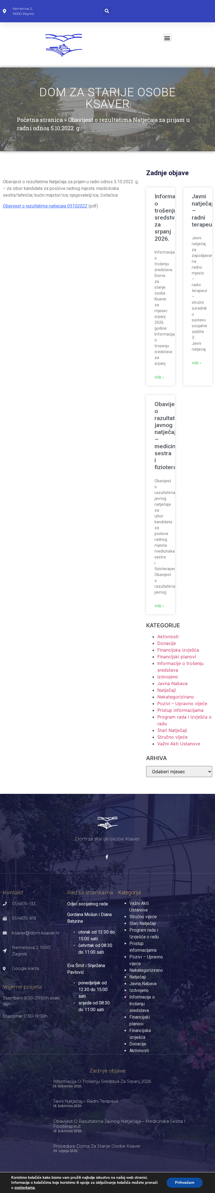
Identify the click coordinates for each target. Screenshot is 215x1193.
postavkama (25, 1187)
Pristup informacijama (180, 710)
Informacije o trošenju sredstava (142, 1003)
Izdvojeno (167, 676)
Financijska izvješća (178, 650)
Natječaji (166, 690)
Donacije (166, 643)
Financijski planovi (176, 656)
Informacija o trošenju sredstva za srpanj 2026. (170, 217)
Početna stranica (40, 119)
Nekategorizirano (175, 697)
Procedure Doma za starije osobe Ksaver (97, 1146)
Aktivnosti (168, 636)
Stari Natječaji (172, 730)
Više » (159, 377)
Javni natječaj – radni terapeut (85, 1101)
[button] (107, 11)
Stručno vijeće (172, 737)
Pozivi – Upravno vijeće (182, 703)
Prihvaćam (184, 1182)
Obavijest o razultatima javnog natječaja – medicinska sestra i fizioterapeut (119, 1124)
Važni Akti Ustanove (178, 743)
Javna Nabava (172, 683)
